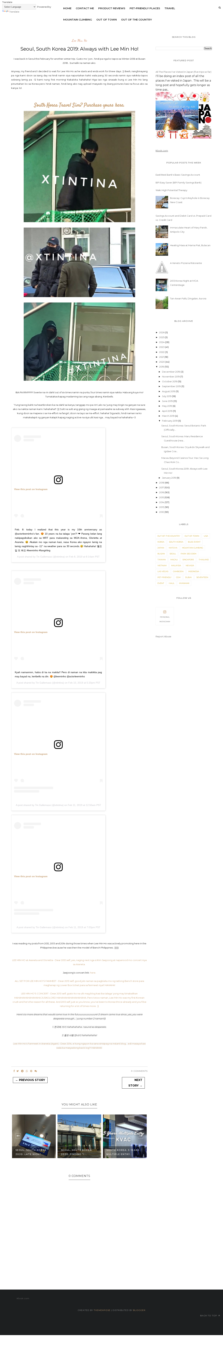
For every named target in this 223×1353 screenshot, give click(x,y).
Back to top (209, 1315)
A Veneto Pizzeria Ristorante (186, 263)
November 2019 (171, 376)
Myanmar (184, 583)
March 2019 (168, 415)
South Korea (176, 542)
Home (67, 8)
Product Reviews (111, 8)
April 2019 (167, 411)
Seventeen (202, 577)
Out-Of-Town (192, 536)
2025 (162, 337)
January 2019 (169, 477)
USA (206, 536)
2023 (162, 347)
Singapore (188, 559)
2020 (162, 361)
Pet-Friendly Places (145, 8)
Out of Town (106, 19)
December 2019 (171, 371)
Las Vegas (162, 571)
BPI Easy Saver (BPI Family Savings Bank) (178, 182)
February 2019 (170, 420)
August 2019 (169, 391)
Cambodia (178, 571)
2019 (162, 366)
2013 (162, 507)
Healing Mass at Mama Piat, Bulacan (190, 245)
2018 (162, 482)
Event (160, 583)
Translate (14, 11)
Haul (171, 583)
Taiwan (161, 559)
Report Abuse (163, 636)
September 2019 (171, 386)
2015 (161, 497)
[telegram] (22, 1071)
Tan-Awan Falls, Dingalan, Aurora (188, 298)
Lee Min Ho (79, 40)
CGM (178, 577)
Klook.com (162, 150)
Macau (174, 559)
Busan (161, 553)
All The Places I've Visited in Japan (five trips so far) (183, 71)
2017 (161, 487)
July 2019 (167, 396)
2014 (162, 502)
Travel (169, 8)
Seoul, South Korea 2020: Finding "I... (76, 1152)
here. (93, 972)
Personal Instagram (164, 619)
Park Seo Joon (188, 553)
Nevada (190, 565)
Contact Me (85, 8)
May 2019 (167, 406)
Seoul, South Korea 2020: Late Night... (31, 1152)
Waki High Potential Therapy (171, 190)
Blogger (139, 1310)
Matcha (173, 548)
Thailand (204, 559)
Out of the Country (136, 19)
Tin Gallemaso (44, 556)
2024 (162, 342)
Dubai (188, 577)
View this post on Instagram (30, 489)
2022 (162, 352)
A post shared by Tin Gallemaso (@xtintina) (40, 805)
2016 (162, 492)
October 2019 (170, 381)
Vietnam (162, 565)
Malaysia (176, 565)
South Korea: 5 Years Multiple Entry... (122, 1152)
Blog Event (194, 542)
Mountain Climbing (77, 19)
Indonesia (193, 571)
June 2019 (167, 401)
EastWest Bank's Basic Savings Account (178, 174)
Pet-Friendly (164, 577)
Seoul (173, 553)
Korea (160, 542)
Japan (160, 548)
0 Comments (139, 1071)
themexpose (102, 1310)
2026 (162, 332)
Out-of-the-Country (168, 536)
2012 (161, 512)
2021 (161, 357)
